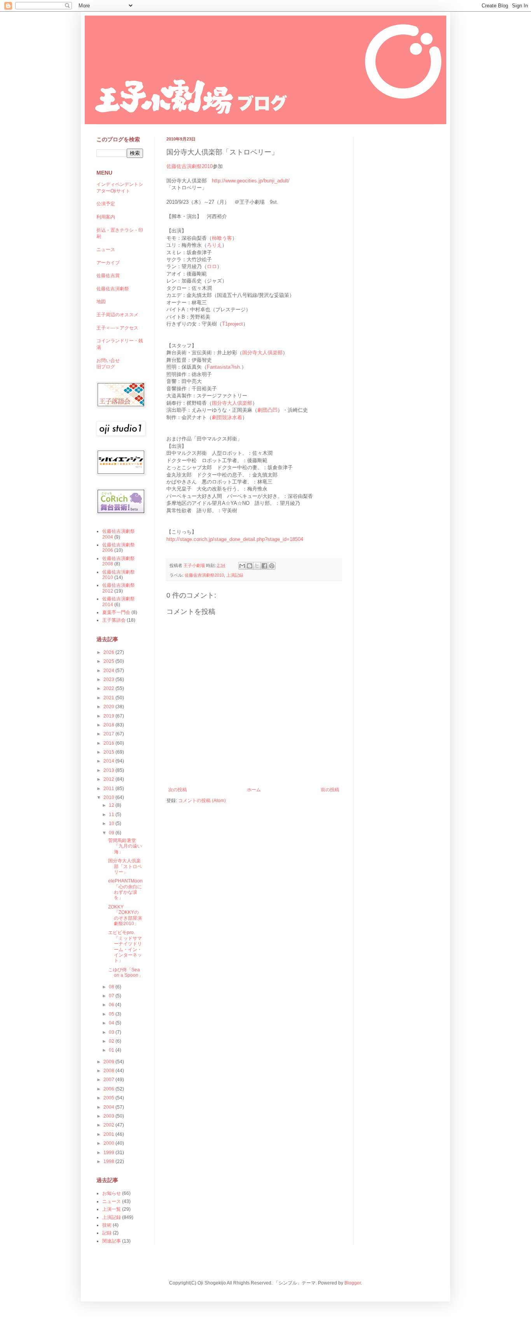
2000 (109, 1143)
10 (112, 823)
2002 (109, 1125)
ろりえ (214, 245)
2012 (109, 779)
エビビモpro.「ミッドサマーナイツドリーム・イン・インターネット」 (125, 946)
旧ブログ (105, 366)
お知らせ (111, 1193)
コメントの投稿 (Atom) (202, 800)
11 (112, 814)
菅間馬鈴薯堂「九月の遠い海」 (125, 846)
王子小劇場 (194, 565)
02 (112, 1041)
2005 (109, 1098)
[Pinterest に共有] (272, 566)
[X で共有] (257, 566)
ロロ (212, 266)
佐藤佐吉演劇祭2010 (189, 166)
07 (112, 995)
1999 (109, 1152)
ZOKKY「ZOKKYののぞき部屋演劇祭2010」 (125, 915)
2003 (109, 1116)
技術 (107, 1225)
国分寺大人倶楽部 (262, 352)
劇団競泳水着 (227, 417)
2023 (109, 679)
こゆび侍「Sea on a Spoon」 (125, 972)
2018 (109, 725)
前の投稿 (330, 789)
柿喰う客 (222, 238)
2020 (109, 706)
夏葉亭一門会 (116, 612)
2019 (109, 716)
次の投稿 (177, 789)
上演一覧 (111, 1209)
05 (112, 1014)
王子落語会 (114, 620)
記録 (107, 1233)
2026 (109, 652)
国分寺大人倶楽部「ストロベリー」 (125, 866)
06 (112, 1004)
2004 (109, 1107)
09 (112, 833)
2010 (109, 797)
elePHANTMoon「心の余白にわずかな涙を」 (125, 889)
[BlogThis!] (249, 566)
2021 (109, 697)
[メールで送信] (242, 566)
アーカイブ (108, 262)
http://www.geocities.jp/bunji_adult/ (251, 181)
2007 (109, 1079)
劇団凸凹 (267, 410)
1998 (109, 1161)
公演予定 (105, 203)
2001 (109, 1134)
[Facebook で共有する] (264, 566)
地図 (101, 301)
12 (112, 805)
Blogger (352, 1283)
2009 (109, 1061)
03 (112, 1032)
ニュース (105, 249)
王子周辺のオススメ (117, 314)
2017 (109, 734)
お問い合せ (108, 360)
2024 (109, 670)
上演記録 (234, 575)
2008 (109, 1070)
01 (112, 1050)
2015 (109, 752)
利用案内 (105, 217)
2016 (109, 743)
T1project (232, 324)
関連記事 (111, 1241)
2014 (109, 761)
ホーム (254, 789)
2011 (109, 788)
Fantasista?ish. (224, 367)
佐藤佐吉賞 (108, 275)
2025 (109, 661)
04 (112, 1023)
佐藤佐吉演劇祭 (112, 288)
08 (112, 987)
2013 (109, 770)
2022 (109, 688)
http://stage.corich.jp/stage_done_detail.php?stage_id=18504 (234, 539)
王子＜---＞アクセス (117, 328)
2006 (109, 1089)
